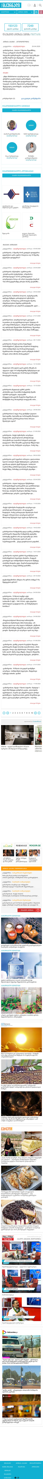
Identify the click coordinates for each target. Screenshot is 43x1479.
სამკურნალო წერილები (21, 900)
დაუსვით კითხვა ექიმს (21, 34)
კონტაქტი (35, 1467)
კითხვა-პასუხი (21, 1463)
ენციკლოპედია (35, 1463)
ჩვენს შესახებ (7, 1467)
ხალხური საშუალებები (21, 882)
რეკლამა (21, 1467)
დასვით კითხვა (27, 910)
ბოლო (39, 712)
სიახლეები (5, 12)
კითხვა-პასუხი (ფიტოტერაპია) (14, 868)
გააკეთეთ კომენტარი (31, 98)
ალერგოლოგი (12, 135)
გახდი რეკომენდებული (21, 110)
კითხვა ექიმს (23, 12)
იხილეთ (35, 263)
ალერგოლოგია (19, 46)
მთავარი (7, 1463)
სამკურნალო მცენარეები (22, 873)
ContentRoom (32, 721)
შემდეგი (35, 712)
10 (32, 713)
